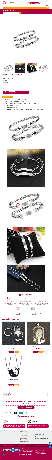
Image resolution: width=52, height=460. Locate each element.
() (48, 5)
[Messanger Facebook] (50, 447)
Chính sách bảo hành (24, 439)
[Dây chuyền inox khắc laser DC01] (38, 333)
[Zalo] (50, 443)
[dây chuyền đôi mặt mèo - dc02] (13, 367)
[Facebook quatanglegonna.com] (4, 455)
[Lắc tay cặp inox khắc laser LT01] (8, 394)
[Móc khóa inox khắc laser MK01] (13, 333)
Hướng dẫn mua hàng (24, 436)
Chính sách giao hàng (24, 441)
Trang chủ (6, 15)
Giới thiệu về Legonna (24, 435)
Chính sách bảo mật (23, 438)
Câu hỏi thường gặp (23, 433)
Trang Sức (11, 15)
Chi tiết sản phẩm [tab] (7, 96)
